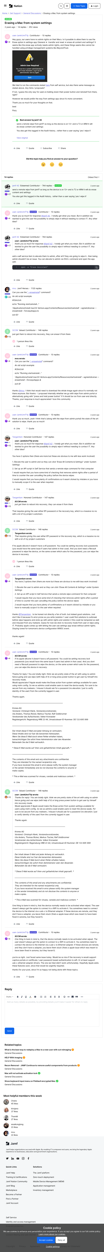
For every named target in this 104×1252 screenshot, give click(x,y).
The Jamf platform (41, 1173)
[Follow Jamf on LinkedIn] (12, 1158)
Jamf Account (12, 1203)
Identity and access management (21, 1222)
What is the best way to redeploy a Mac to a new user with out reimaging (38, 1050)
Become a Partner (14, 1194)
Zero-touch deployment (43, 1177)
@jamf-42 (45, 216)
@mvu (21, 390)
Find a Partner (12, 1199)
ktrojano (14, 1108)
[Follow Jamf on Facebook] (28, 1158)
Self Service (11, 1217)
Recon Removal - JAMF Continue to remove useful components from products (41, 1065)
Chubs (14, 1101)
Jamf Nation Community (16, 1181)
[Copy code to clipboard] (97, 268)
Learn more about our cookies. (52, 1234)
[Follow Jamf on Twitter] (7, 1158)
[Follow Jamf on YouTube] (18, 1158)
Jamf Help (10, 1173)
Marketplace (11, 1190)
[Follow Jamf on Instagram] (23, 1158)
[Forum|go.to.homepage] (15, 6)
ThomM (14, 1116)
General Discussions (32, 13)
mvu (14, 288)
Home (4, 13)
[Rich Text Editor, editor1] (52, 1012)
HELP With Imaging (13, 1057)
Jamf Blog (10, 1186)
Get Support (15, 13)
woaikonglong (17, 1124)
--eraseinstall (34, 292)
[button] (5, 6)
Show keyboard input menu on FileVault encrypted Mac (30, 1081)
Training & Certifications (16, 1177)
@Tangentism (25, 614)
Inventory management (43, 1190)
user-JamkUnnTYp (20, 35)
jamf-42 (15, 185)
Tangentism (17, 437)
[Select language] (67, 6)
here (48, 85)
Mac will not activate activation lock (21, 1073)
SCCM (15, 330)
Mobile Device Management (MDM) (48, 1181)
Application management (44, 1186)
